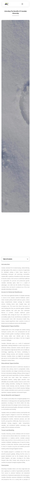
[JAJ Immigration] (7, 3)
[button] (27, 259)
